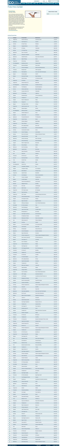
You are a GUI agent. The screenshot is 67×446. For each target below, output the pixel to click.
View (9, 39)
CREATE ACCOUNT (36, 1)
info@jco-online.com (56, 445)
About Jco (56, 3)
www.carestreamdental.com (13, 30)
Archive (34, 3)
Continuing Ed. (45, 3)
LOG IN (44, 1)
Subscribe (23, 3)
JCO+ (40, 3)
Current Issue (29, 3)
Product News (51, 3)
